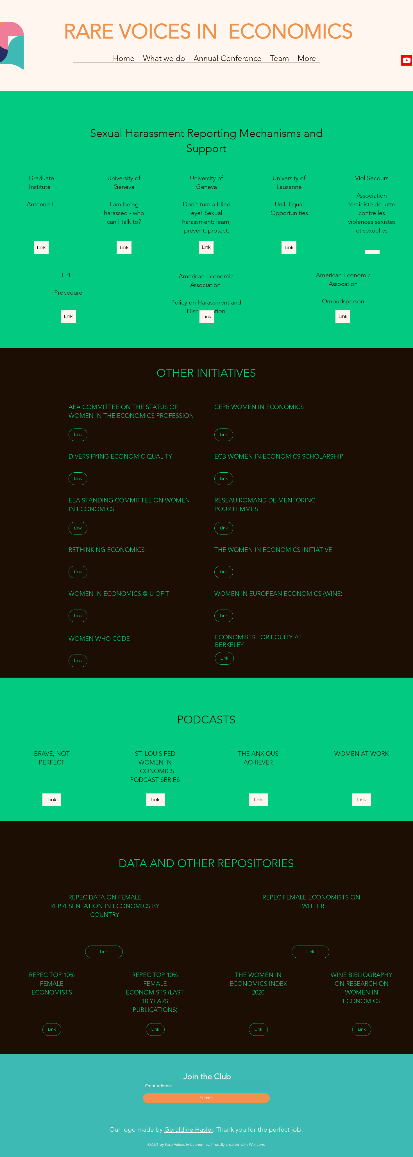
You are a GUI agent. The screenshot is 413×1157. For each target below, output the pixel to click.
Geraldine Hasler (188, 1129)
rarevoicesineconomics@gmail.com (76, 14)
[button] (227, 60)
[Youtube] (406, 60)
